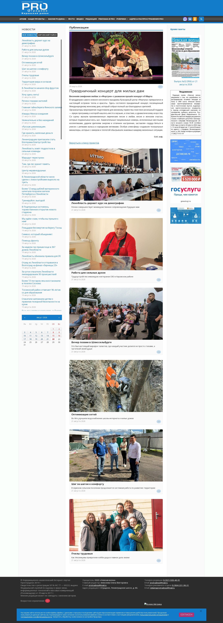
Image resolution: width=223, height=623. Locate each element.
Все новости (29, 35)
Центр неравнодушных (34, 170)
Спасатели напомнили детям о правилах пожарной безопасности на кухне (41, 301)
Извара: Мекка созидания (35, 113)
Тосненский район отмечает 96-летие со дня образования (41, 291)
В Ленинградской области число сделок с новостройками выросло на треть (40, 179)
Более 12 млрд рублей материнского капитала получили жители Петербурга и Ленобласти (40, 191)
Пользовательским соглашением (153, 615)
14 (48, 335)
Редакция (91, 19)
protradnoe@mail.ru (97, 585)
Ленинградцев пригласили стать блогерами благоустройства (38, 141)
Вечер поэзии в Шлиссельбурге (91, 342)
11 (30, 335)
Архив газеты (177, 29)
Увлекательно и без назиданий (38, 120)
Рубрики (121, 19)
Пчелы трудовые (82, 553)
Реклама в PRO (106, 19)
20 (42, 339)
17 (25, 339)
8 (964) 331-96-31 (180, 585)
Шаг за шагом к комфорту (87, 484)
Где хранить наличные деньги (37, 133)
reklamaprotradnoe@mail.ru (162, 588)
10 (25, 335)
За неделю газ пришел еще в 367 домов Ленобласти (38, 248)
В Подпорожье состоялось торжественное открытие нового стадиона (39, 209)
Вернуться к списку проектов (84, 142)
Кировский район (47, 35)
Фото (71, 19)
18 (30, 339)
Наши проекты (36, 19)
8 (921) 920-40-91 (171, 580)
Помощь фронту (30, 240)
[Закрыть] (201, 611)
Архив (22, 19)
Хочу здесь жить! (30, 94)
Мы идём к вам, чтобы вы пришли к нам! (40, 220)
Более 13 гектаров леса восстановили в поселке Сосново (41, 282)
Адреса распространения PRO (146, 19)
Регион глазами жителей (34, 100)
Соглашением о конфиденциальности (36, 617)
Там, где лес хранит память (36, 164)
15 (53, 335)
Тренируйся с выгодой (33, 200)
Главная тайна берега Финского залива (42, 107)
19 (36, 339)
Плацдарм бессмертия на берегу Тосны (42, 227)
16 (59, 335)
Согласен (186, 614)
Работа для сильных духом (88, 272)
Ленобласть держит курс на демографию (97, 203)
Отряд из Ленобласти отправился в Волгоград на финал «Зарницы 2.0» (40, 264)
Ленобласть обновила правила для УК (41, 256)
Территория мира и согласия (36, 81)
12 (36, 335)
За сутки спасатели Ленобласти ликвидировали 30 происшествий (39, 273)
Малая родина (56, 19)
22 (53, 339)
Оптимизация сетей (84, 414)
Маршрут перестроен (33, 157)
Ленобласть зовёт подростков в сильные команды (38, 150)
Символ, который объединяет (37, 234)
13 (42, 335)
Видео (80, 19)
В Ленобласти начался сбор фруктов (40, 88)
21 (48, 339)
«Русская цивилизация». (34, 126)
